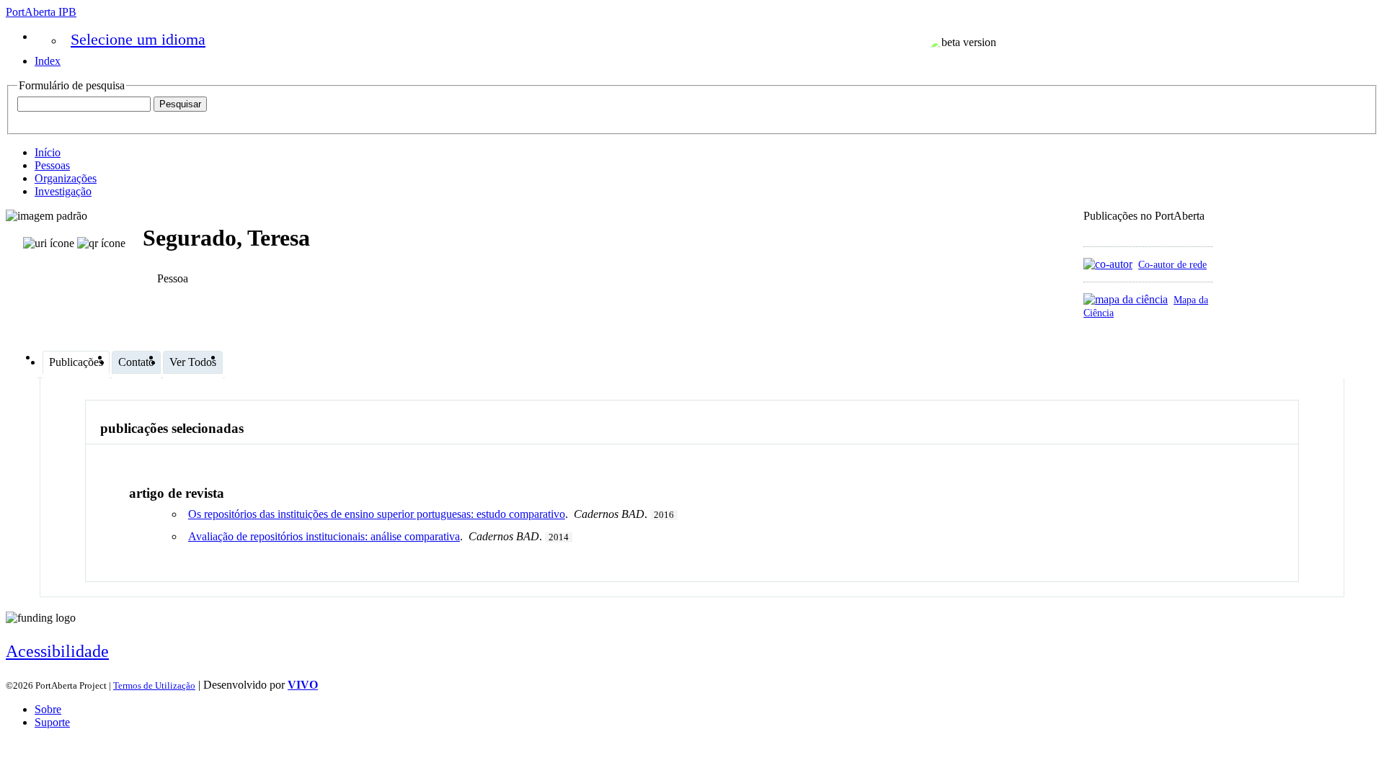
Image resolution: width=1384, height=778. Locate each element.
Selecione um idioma (138, 39)
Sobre (48, 709)
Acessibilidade (57, 651)
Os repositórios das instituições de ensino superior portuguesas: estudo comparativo (376, 514)
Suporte (52, 722)
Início (48, 152)
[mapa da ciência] (1125, 299)
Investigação (63, 191)
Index (48, 61)
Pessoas (52, 165)
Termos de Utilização (154, 685)
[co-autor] (1107, 264)
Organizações (66, 178)
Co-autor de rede (1172, 264)
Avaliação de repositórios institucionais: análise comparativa (324, 536)
